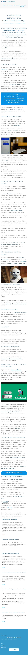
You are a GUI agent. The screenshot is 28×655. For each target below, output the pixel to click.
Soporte (25, 5)
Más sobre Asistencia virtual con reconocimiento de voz (14, 473)
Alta (22, 5)
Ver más (3, 534)
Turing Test (4, 69)
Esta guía (9, 507)
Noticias (19, 23)
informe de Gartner (16, 370)
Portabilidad (22, 6)
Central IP (5, 502)
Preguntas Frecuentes (17, 5)
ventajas (23, 261)
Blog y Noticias (9, 5)
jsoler (24, 23)
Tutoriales (4, 5)
